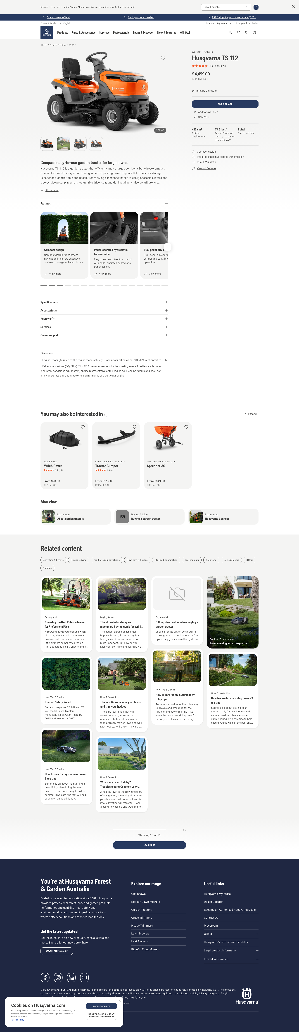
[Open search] (230, 32)
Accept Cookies (101, 1006)
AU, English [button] (65, 23)
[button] (62, 32)
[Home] (46, 32)
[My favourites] (246, 32)
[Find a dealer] (238, 32)
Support (210, 23)
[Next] (167, 247)
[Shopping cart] (255, 32)
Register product (225, 23)
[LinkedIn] (71, 977)
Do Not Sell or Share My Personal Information (101, 1015)
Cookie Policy (18, 1020)
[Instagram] (58, 977)
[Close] (120, 1000)
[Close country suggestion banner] (293, 6)
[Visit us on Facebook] (45, 977)
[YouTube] (84, 977)
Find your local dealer (247, 23)
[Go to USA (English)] (256, 7)
